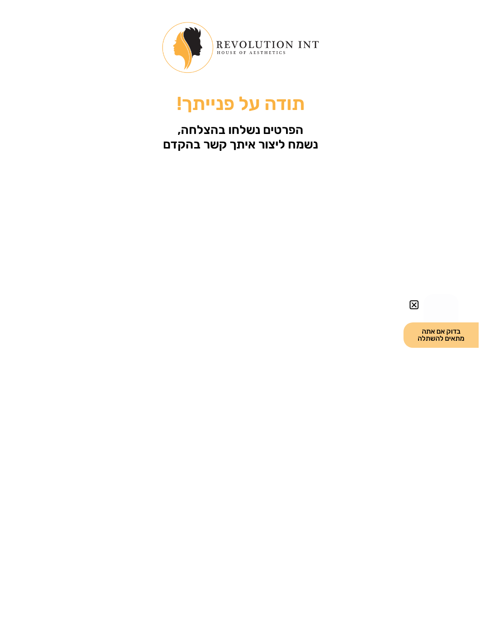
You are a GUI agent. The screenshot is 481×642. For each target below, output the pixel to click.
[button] (414, 304)
